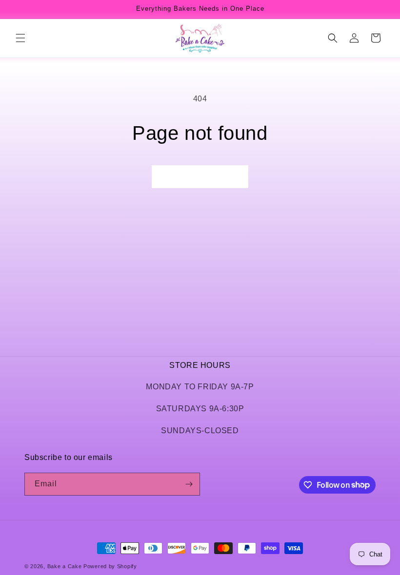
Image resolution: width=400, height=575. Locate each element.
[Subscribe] (189, 484)
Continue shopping (200, 176)
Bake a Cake (64, 566)
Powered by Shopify (110, 566)
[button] (20, 38)
